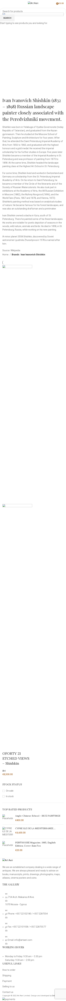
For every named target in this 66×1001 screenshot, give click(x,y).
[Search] (53, 3)
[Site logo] (33, 3)
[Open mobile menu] (4, 3)
